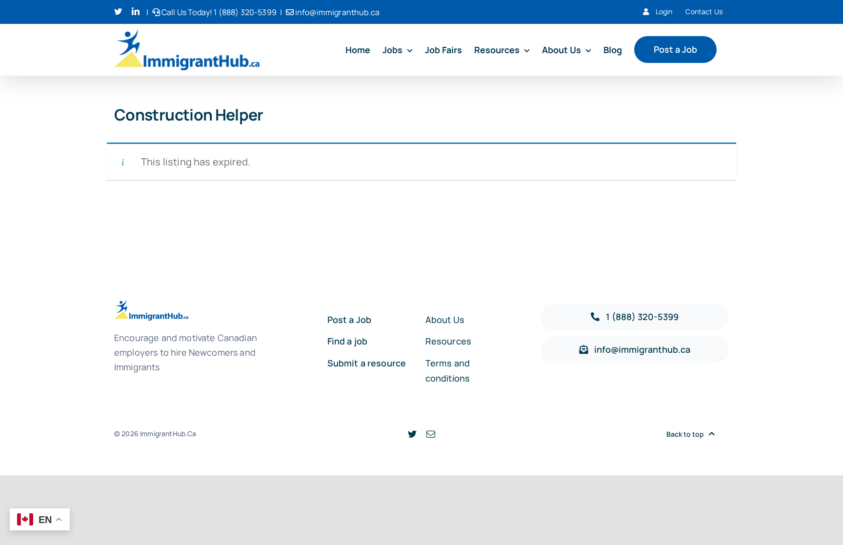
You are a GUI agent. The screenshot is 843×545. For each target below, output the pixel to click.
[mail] (430, 433)
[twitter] (412, 433)
